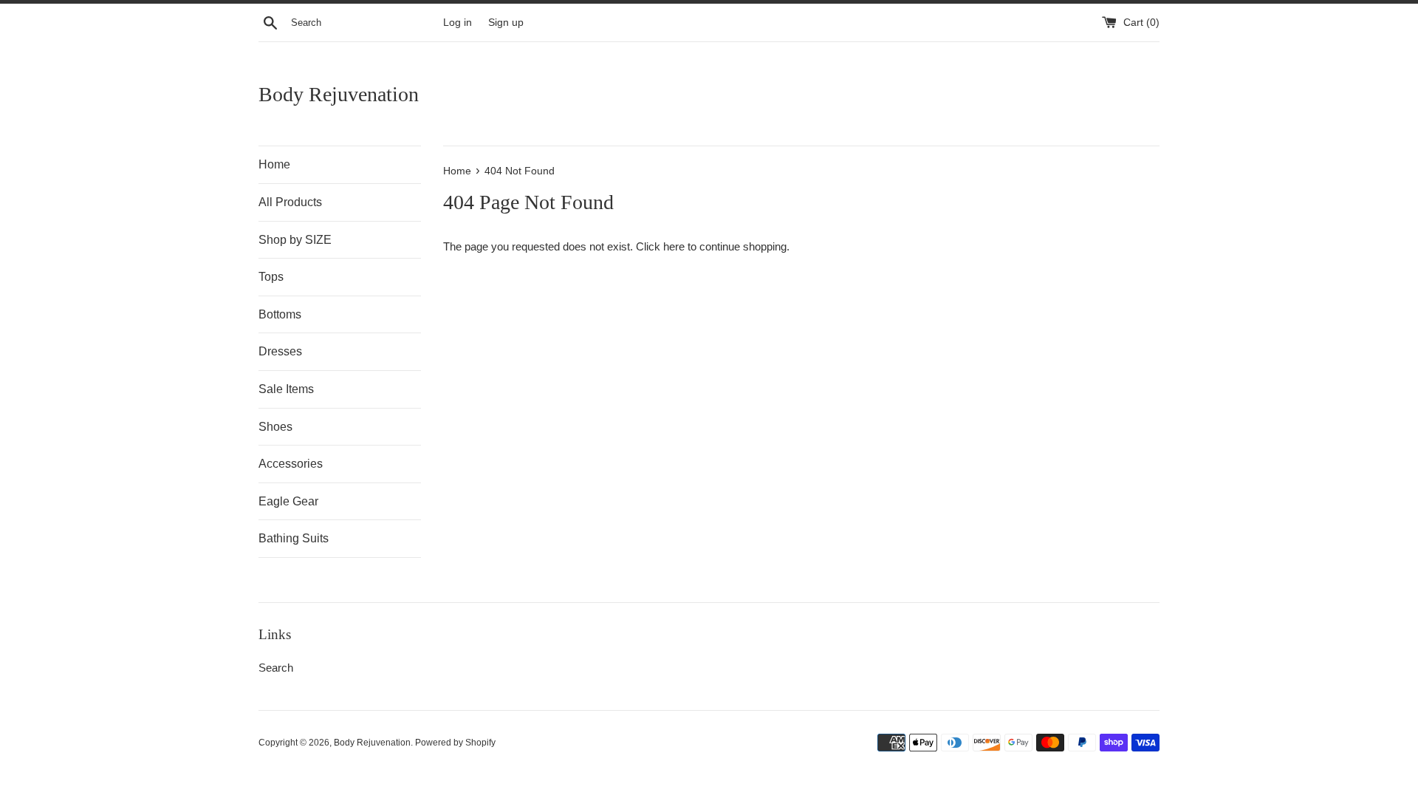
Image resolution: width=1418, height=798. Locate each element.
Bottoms (279, 314)
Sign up (506, 22)
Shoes (275, 426)
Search (275, 667)
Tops (271, 276)
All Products (290, 202)
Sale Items (286, 389)
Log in (457, 22)
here (674, 246)
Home (274, 164)
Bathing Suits (293, 538)
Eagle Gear (288, 501)
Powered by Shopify (455, 742)
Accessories (290, 463)
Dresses (280, 351)
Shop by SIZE (295, 239)
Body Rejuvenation (338, 94)
